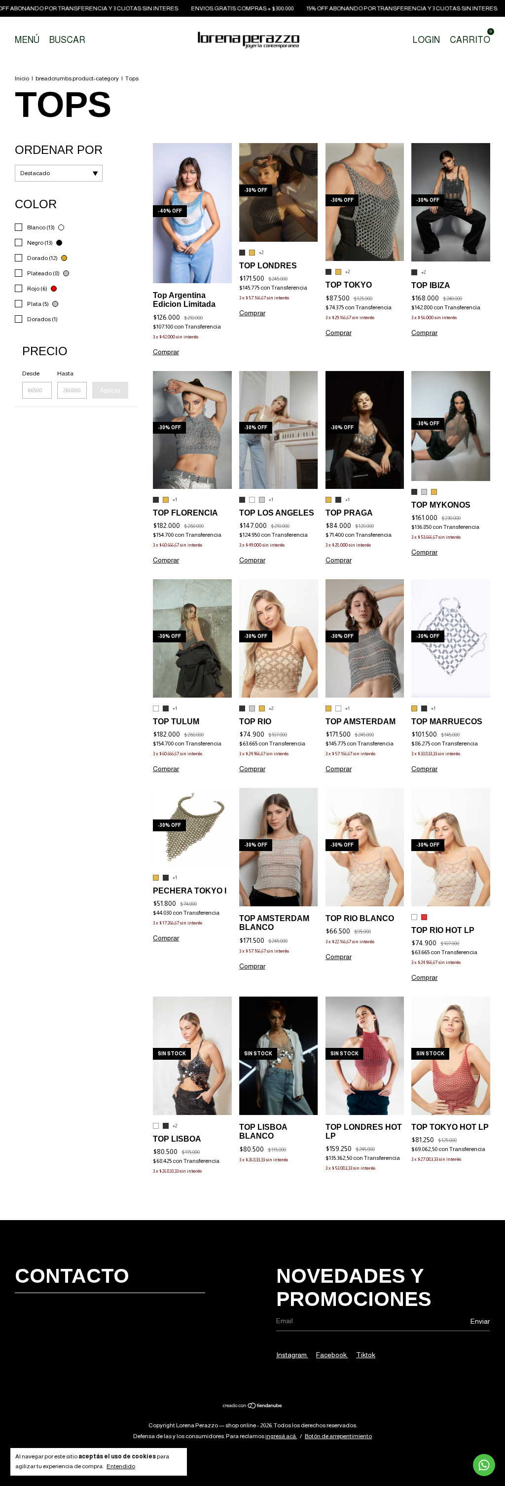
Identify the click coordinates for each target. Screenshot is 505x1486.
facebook (332, 1355)
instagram (292, 1355)
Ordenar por (59, 149)
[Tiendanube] (253, 1407)
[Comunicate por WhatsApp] (484, 1465)
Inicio (22, 78)
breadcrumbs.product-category (77, 78)
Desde (30, 373)
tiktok (365, 1355)
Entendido (121, 1466)
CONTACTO (72, 1275)
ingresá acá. (281, 1436)
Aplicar (110, 390)
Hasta (65, 373)
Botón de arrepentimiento (338, 1436)
